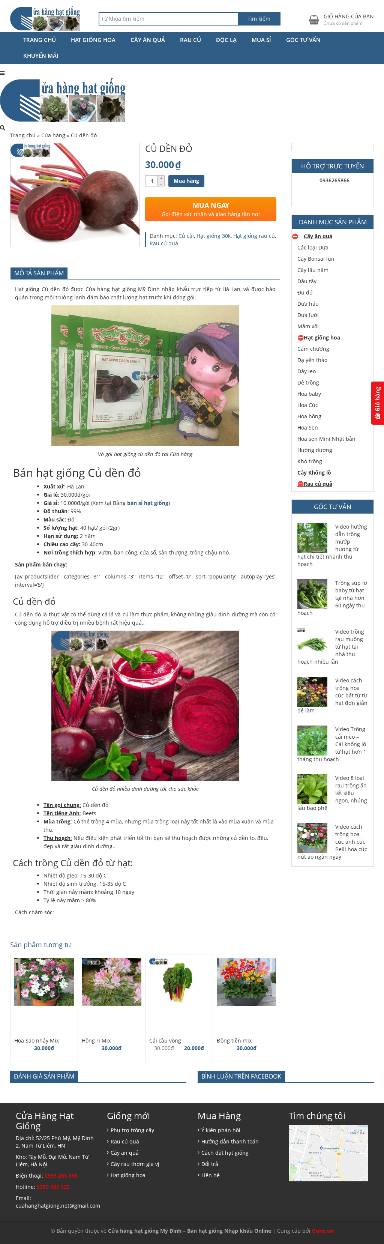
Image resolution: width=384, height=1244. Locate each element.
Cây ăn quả (147, 40)
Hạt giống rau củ (254, 235)
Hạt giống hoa (93, 40)
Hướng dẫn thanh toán (230, 1141)
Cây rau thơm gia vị (135, 1163)
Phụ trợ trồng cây (132, 1130)
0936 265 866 (61, 1175)
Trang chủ (39, 40)
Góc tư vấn (303, 40)
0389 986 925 (53, 1186)
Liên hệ (210, 1175)
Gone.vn (322, 1230)
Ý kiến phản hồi (220, 1130)
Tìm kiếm (259, 18)
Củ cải (186, 235)
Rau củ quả (164, 243)
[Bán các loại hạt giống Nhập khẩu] (45, 18)
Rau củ (190, 40)
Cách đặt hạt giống (225, 1152)
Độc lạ (226, 40)
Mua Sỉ (261, 40)
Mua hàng (186, 180)
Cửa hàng (53, 135)
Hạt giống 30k (213, 235)
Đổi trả (209, 1163)
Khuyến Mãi (40, 55)
